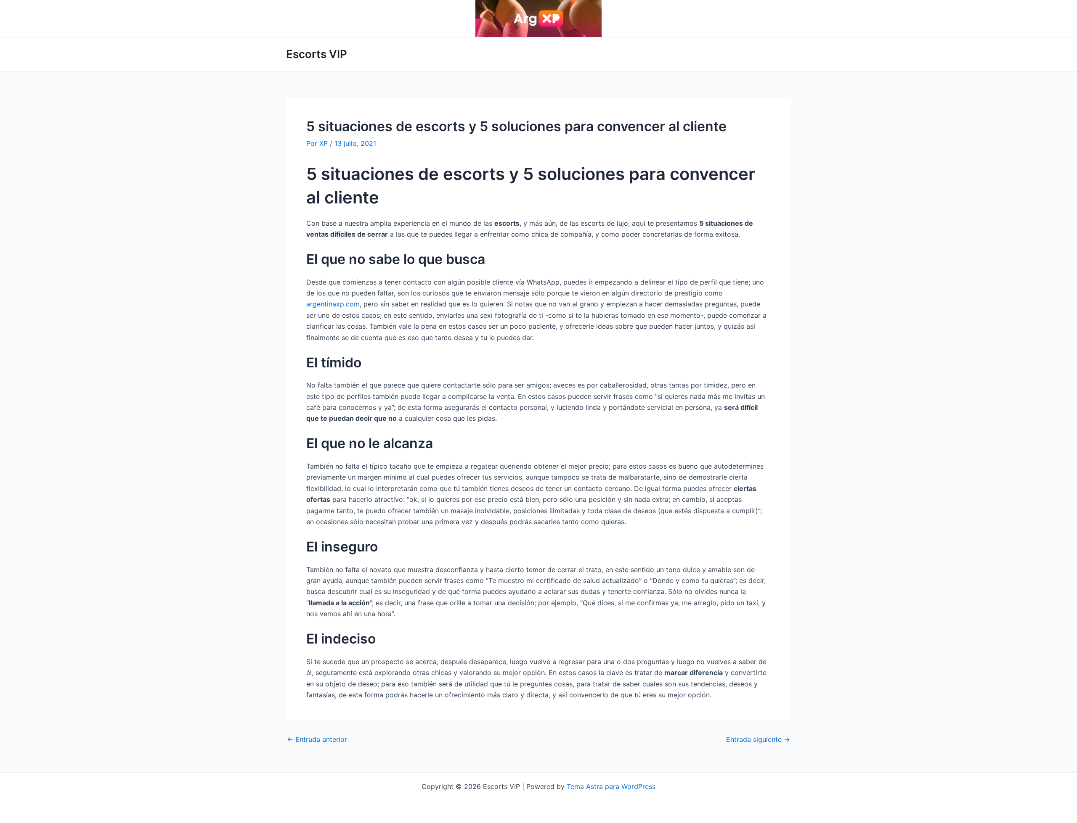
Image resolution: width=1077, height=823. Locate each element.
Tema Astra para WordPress (611, 786)
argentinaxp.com (333, 304)
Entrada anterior (317, 739)
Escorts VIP (316, 54)
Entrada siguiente (758, 739)
